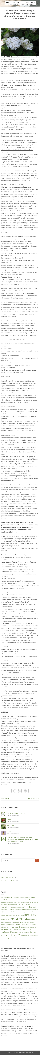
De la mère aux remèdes (16, 813)
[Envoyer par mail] (21, 791)
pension (4, 924)
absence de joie (10, 935)
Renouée (10, 825)
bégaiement (6, 929)
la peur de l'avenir (31, 902)
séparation (5, 927)
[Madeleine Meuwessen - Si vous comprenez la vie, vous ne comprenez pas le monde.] (20, 3)
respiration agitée (21, 909)
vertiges (26, 907)
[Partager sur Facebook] (14, 791)
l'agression (6, 897)
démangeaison (7, 912)
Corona (9, 831)
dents (20, 929)
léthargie (30, 914)
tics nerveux (5, 919)
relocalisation (17, 932)
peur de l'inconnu (20, 902)
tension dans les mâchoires (28, 927)
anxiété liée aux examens (8, 909)
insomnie (15, 927)
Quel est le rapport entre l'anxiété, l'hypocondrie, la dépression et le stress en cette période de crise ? (22, 839)
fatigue (28, 932)
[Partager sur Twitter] (18, 791)
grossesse (12, 938)
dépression (6, 907)
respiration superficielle (27, 922)
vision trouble (25, 935)
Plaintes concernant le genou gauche (23, 912)
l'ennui (35, 932)
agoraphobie (11, 924)
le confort (27, 929)
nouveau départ (32, 919)
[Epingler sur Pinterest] (25, 791)
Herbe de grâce (33, 798)
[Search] (38, 3)
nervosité (18, 918)
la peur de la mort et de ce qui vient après (19, 899)
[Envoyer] (37, 860)
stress (15, 929)
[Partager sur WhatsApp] (11, 791)
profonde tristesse (16, 907)
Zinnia (9, 819)
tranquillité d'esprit (29, 924)
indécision (28, 904)
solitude (34, 907)
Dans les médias (7, 877)
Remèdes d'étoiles (8, 881)
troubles (17, 922)
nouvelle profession (7, 922)
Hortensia (5, 798)
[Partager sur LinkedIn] (28, 791)
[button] (2, 3)
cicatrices (20, 915)
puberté (18, 924)
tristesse (6, 932)
